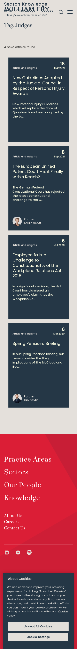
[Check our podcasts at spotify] (29, 552)
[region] (38, 611)
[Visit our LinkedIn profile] (9, 552)
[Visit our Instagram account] (21, 552)
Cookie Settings (38, 637)
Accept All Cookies (38, 626)
